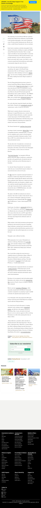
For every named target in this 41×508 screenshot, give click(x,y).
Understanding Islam (5, 447)
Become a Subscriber (18, 445)
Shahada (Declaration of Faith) (33, 437)
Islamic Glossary (5, 462)
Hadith (3, 441)
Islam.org (3, 475)
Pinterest (4, 496)
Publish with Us (17, 480)
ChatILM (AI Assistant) (19, 436)
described (18, 261)
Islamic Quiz (4, 463)
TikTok (4, 495)
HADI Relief (4, 477)
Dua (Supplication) (5, 445)
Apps (2, 454)
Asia (28, 465)
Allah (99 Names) (31, 434)
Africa (29, 466)
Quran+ (3, 439)
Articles (13, 336)
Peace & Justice (30, 457)
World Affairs (26, 336)
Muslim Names (4, 460)
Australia (29, 463)
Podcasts (3, 468)
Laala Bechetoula (18, 390)
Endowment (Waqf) (31, 478)
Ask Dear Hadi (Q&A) (18, 437)
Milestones (17, 477)
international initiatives (26, 97)
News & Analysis (31, 458)
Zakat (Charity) (30, 441)
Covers (3, 456)
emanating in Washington (21, 288)
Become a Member (18, 447)
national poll (23, 207)
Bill (10, 174)
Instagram (4, 492)
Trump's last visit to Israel (22, 86)
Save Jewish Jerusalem (13, 155)
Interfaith (30, 385)
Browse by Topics (18, 462)
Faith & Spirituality (18, 454)
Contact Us (17, 475)
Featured (17, 336)
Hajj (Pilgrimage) (31, 444)
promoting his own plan (26, 105)
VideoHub (3, 466)
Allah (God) (4, 436)
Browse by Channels (18, 465)
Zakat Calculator (5, 448)
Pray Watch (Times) (5, 442)
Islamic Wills (30, 480)
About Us (16, 474)
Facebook (4, 489)
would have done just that (25, 126)
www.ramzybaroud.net (25, 332)
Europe (29, 462)
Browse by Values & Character (20, 460)
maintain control (29, 209)
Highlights (22, 336)
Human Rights (30, 455)
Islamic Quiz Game (5, 465)
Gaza (11, 383)
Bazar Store (30, 475)
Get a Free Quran (18, 442)
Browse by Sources (18, 463)
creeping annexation (12, 268)
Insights (3, 459)
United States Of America (27, 337)
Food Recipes (4, 457)
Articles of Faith (30, 436)
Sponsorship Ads (31, 481)
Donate (29, 474)
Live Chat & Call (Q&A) (19, 440)
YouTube (4, 493)
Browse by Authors (18, 459)
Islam (3, 434)
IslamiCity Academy (5, 480)
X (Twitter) (3, 490)
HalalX (3, 478)
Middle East (30, 468)
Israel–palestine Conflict (17, 337)
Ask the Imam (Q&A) (18, 439)
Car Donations (30, 477)
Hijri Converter (4, 444)
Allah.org (3, 474)
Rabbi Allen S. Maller (32, 384)
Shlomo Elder (26, 130)
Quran (3, 437)
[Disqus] (20, 413)
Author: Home (11, 361)
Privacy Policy (17, 478)
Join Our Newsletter (18, 443)
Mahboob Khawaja (5, 383)
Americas (29, 460)
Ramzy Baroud (16, 359)
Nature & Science (18, 457)
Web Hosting (30, 483)
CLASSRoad (4, 481)
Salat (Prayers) (30, 439)
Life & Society (17, 456)
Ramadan (29, 442)
